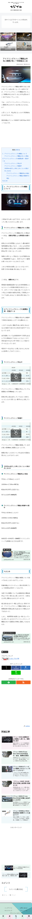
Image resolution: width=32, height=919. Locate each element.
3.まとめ (4, 180)
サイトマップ (8, 910)
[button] (28, 495)
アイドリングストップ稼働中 (13, 166)
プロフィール (23, 910)
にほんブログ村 (14, 658)
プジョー (5, 651)
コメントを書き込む (16, 889)
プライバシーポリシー (16, 913)
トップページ (8, 908)
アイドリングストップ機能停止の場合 (17, 173)
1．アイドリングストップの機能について (14, 153)
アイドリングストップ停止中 (13, 163)
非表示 (17, 150)
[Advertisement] (16, 845)
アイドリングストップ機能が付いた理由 (16, 156)
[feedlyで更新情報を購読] (8, 682)
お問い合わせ (23, 908)
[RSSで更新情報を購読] (23, 682)
